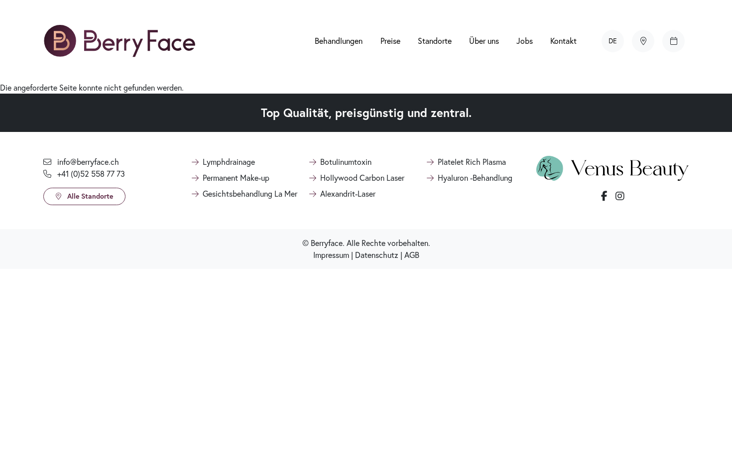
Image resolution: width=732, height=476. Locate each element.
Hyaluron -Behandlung (475, 177)
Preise (390, 40)
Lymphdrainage (229, 161)
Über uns (484, 40)
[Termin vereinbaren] (673, 41)
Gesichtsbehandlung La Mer (250, 193)
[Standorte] (643, 41)
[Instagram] (619, 196)
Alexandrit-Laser (347, 193)
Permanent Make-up (236, 177)
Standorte (435, 40)
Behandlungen (339, 40)
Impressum (331, 254)
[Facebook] (604, 196)
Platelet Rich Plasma (472, 161)
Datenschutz (376, 254)
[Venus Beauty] (612, 167)
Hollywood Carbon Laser (362, 177)
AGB (411, 254)
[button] (613, 40)
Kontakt (563, 40)
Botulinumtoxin (345, 161)
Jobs (524, 40)
